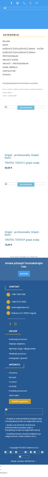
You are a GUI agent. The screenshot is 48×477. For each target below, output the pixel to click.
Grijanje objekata (17, 343)
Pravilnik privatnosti (18, 390)
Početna (13, 372)
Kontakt (13, 386)
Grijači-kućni (10, 59)
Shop (5, 45)
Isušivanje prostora (18, 339)
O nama (13, 381)
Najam (6, 41)
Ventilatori (9, 71)
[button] (24, 17)
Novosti (12, 377)
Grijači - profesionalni (15, 63)
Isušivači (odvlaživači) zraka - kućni (23, 48)
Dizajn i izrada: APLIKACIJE (24, 461)
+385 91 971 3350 (19, 302)
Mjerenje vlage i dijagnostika (22, 348)
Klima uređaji (10, 67)
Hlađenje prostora (17, 353)
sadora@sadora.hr (20, 307)
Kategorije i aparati (18, 358)
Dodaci (7, 74)
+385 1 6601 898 (18, 294)
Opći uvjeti (14, 395)
